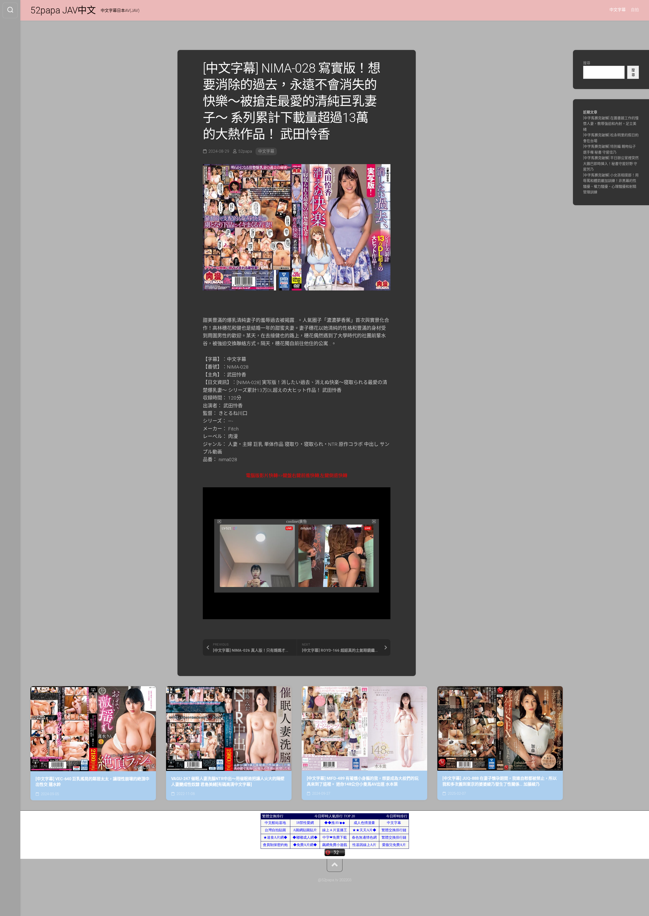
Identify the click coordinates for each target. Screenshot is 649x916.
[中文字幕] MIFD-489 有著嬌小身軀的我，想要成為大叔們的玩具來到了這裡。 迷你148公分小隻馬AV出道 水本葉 (363, 781)
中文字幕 (617, 9)
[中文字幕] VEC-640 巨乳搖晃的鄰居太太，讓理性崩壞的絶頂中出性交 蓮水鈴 (92, 781)
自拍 (635, 9)
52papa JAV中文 (63, 10)
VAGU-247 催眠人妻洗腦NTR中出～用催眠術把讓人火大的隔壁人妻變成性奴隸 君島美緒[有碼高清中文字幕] (227, 781)
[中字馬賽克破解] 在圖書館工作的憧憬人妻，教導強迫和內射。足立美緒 (611, 123)
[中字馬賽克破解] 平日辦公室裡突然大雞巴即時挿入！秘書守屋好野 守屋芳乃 (611, 163)
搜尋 (586, 63)
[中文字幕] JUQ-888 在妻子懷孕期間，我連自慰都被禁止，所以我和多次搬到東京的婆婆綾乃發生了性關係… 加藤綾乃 (499, 781)
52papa (245, 151)
